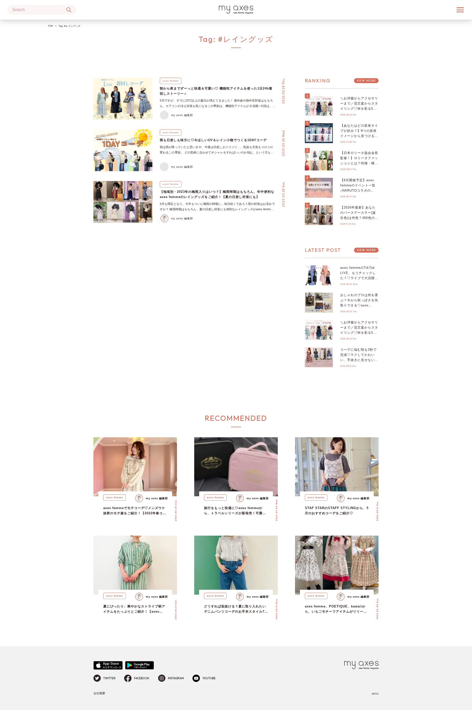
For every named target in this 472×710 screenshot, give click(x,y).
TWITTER (109, 678)
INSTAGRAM (176, 678)
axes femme (170, 80)
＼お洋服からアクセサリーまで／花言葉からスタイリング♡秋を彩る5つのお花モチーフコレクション (359, 108)
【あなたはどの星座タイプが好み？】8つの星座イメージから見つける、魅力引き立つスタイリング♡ (359, 136)
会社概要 (99, 693)
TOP (50, 26)
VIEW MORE (366, 80)
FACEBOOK (141, 678)
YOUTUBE (209, 678)
